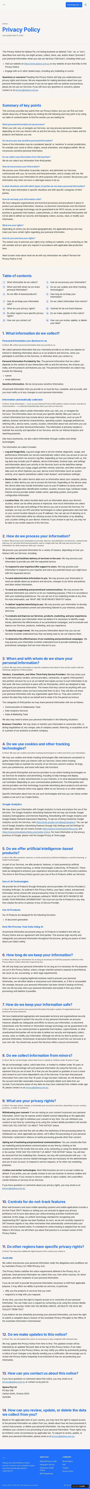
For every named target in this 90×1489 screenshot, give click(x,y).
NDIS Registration (46, 1474)
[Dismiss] (87, 1486)
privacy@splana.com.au (26, 90)
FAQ (64, 1465)
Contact (65, 1468)
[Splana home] (5, 5)
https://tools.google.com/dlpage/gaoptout (55, 822)
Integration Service (47, 1465)
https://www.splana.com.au (36, 64)
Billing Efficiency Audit (48, 1461)
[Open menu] (85, 4)
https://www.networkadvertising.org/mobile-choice (26, 832)
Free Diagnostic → (74, 5)
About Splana (67, 1461)
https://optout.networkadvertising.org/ (60, 829)
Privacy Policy (67, 1471)
